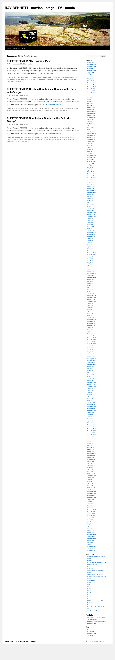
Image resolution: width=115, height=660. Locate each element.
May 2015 (90, 285)
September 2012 (91, 344)
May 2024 (90, 101)
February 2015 (91, 291)
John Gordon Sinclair (29, 79)
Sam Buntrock (27, 110)
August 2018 (90, 218)
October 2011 (91, 362)
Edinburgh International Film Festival (97, 562)
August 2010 (90, 388)
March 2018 (90, 226)
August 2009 (90, 412)
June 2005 (90, 504)
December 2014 (91, 295)
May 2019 (90, 200)
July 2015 (90, 281)
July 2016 (90, 259)
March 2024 (90, 105)
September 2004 (91, 516)
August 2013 (90, 327)
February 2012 (91, 354)
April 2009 (90, 421)
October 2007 (91, 457)
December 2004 (91, 510)
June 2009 (90, 417)
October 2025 (91, 68)
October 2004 (91, 514)
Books (89, 558)
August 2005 (90, 499)
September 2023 (91, 117)
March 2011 (90, 374)
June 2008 (90, 441)
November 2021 (91, 158)
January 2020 (91, 188)
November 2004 (91, 512)
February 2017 (91, 251)
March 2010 (90, 398)
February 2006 (91, 487)
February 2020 (91, 186)
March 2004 (90, 528)
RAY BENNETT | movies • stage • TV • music (40, 7)
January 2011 (91, 378)
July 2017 (90, 240)
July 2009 (90, 414)
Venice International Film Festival (96, 607)
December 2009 (91, 404)
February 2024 (91, 107)
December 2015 (91, 273)
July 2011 (90, 368)
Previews (89, 591)
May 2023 (90, 123)
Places (89, 589)
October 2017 (91, 234)
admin (30, 64)
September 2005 (91, 497)
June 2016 (90, 261)
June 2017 (90, 242)
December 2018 (91, 210)
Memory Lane (91, 580)
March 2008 (90, 447)
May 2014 (90, 309)
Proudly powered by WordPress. (96, 641)
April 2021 (90, 170)
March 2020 (90, 184)
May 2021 (90, 168)
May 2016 (90, 263)
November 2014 (91, 297)
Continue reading (46, 73)
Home (9, 48)
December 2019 (91, 190)
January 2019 (91, 208)
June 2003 (90, 544)
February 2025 (91, 83)
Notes (89, 586)
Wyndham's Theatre (51, 110)
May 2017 (90, 245)
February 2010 (91, 400)
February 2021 (91, 174)
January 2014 (91, 317)
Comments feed (91, 633)
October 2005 (91, 495)
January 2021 (91, 176)
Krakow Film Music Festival (95, 574)
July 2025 (90, 75)
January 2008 (91, 451)
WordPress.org (91, 635)
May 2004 (90, 524)
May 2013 (90, 330)
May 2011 (90, 370)
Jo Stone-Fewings (16, 79)
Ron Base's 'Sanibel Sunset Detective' (97, 621)
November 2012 (91, 340)
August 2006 (90, 477)
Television (90, 597)
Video (89, 609)
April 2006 (90, 483)
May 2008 (90, 443)
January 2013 (91, 336)
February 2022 (91, 151)
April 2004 (90, 526)
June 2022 (90, 143)
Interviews (90, 568)
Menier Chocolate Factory (60, 79)
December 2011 (91, 358)
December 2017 (91, 232)
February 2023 (91, 129)
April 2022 (90, 147)
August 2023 (90, 119)
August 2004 (90, 518)
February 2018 (91, 228)
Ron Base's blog (91, 623)
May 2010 (90, 394)
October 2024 (91, 91)
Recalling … (90, 593)
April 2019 (90, 202)
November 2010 (91, 382)
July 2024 (90, 97)
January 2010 (91, 402)
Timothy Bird (71, 139)
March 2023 (90, 127)
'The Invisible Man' (35, 77)
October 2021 (91, 160)
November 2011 (91, 360)
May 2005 (90, 506)
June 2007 (90, 465)
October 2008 (91, 433)
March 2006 (90, 485)
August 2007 (90, 461)
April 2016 (90, 265)
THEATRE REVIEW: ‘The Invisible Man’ (29, 61)
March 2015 (90, 289)
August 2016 (90, 257)
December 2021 (91, 155)
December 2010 (91, 380)
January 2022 (91, 153)
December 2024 (91, 87)
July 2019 (90, 196)
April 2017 (90, 247)
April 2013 (90, 332)
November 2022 (91, 135)
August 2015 (90, 279)
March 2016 (90, 267)
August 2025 (90, 73)
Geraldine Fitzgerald (61, 77)
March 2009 (90, 423)
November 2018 (91, 212)
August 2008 (90, 437)
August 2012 (90, 346)
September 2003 (91, 538)
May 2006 (90, 481)
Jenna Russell (73, 108)
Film (88, 566)
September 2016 (91, 255)
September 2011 (91, 364)
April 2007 (90, 469)
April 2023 (90, 125)
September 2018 (91, 216)
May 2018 (90, 224)
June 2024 (90, 99)
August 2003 (90, 540)
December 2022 (91, 133)
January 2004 (91, 532)
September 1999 (91, 550)
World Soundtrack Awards (94, 611)
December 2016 (91, 253)
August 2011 (90, 366)
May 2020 (90, 182)
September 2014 (91, 301)
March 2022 (90, 149)
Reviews (15, 77)
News (89, 584)
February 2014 (91, 315)
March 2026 (90, 62)
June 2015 (90, 283)
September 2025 (91, 70)
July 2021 (90, 166)
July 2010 (90, 390)
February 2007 (91, 473)
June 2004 (90, 522)
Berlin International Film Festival (96, 556)
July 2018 (90, 220)
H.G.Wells (71, 77)
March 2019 (90, 204)
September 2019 (91, 192)
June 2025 (90, 77)
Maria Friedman (47, 79)
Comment (90, 560)
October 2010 (91, 384)
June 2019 (90, 198)
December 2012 (91, 338)
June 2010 (90, 392)
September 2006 (91, 475)
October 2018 (91, 214)
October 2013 (91, 323)
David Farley (67, 137)
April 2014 (90, 311)
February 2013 (91, 334)
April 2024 (90, 103)
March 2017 (90, 249)
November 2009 (91, 406)
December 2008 (91, 429)
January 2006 (91, 489)
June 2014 (90, 307)
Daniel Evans (54, 108)
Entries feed (90, 631)
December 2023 (91, 111)
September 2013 (91, 325)
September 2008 (91, 435)
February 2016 (91, 269)
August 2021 (90, 164)
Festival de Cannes (92, 564)
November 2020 (91, 178)
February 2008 (91, 449)
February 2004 (91, 530)
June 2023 (90, 121)
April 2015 (90, 287)
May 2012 (90, 352)
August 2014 (90, 303)
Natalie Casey (73, 79)
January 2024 (91, 109)
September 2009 (91, 410)
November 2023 (91, 113)
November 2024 (91, 89)
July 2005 (90, 502)
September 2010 (91, 386)
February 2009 (91, 425)
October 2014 (91, 299)
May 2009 (90, 419)
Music (15, 137)
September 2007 (91, 459)
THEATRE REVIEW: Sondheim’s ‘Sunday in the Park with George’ (39, 119)
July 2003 (90, 542)
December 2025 (91, 64)
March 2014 (90, 313)
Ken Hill (38, 79)
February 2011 (91, 376)
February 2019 (91, 206)
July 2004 (90, 520)
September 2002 (91, 546)
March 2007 (90, 471)
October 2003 (91, 536)
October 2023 (91, 115)
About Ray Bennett (19, 48)
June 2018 (90, 222)
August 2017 (90, 238)
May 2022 (90, 145)
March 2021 (90, 172)
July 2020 (90, 180)
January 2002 (91, 548)
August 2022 (90, 141)
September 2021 (91, 162)
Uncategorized (91, 605)
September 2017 (91, 236)
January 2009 (91, 427)
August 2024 (90, 95)
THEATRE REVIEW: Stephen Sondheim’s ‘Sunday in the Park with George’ (41, 90)
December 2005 (91, 491)
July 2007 (90, 463)
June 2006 (90, 479)
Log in (89, 629)
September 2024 (91, 93)
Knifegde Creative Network (20, 139)
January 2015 (91, 293)
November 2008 (91, 431)
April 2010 (90, 396)
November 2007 (91, 455)
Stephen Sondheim (38, 110)
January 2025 (91, 85)
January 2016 (91, 271)
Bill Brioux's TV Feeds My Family (96, 617)
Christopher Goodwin (48, 77)
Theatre (21, 77)
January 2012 (91, 356)
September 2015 (91, 277)
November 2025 (91, 66)
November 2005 (91, 493)
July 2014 (90, 305)
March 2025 (90, 81)
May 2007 (90, 467)
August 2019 (90, 194)
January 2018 (91, 230)
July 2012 (90, 348)
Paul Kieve (10, 81)
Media (89, 578)
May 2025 (90, 79)
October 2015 (91, 275)
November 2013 (91, 321)
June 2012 (90, 350)
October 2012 (91, 342)
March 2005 (90, 508)
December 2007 (91, 453)
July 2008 (90, 439)
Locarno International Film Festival (96, 576)
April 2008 (90, 445)
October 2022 (91, 137)
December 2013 (91, 319)
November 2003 (91, 534)
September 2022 (91, 139)
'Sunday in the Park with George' (39, 108)
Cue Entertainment (92, 619)
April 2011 (90, 372)
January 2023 (91, 131)
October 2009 (91, 408)
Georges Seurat (64, 108)
